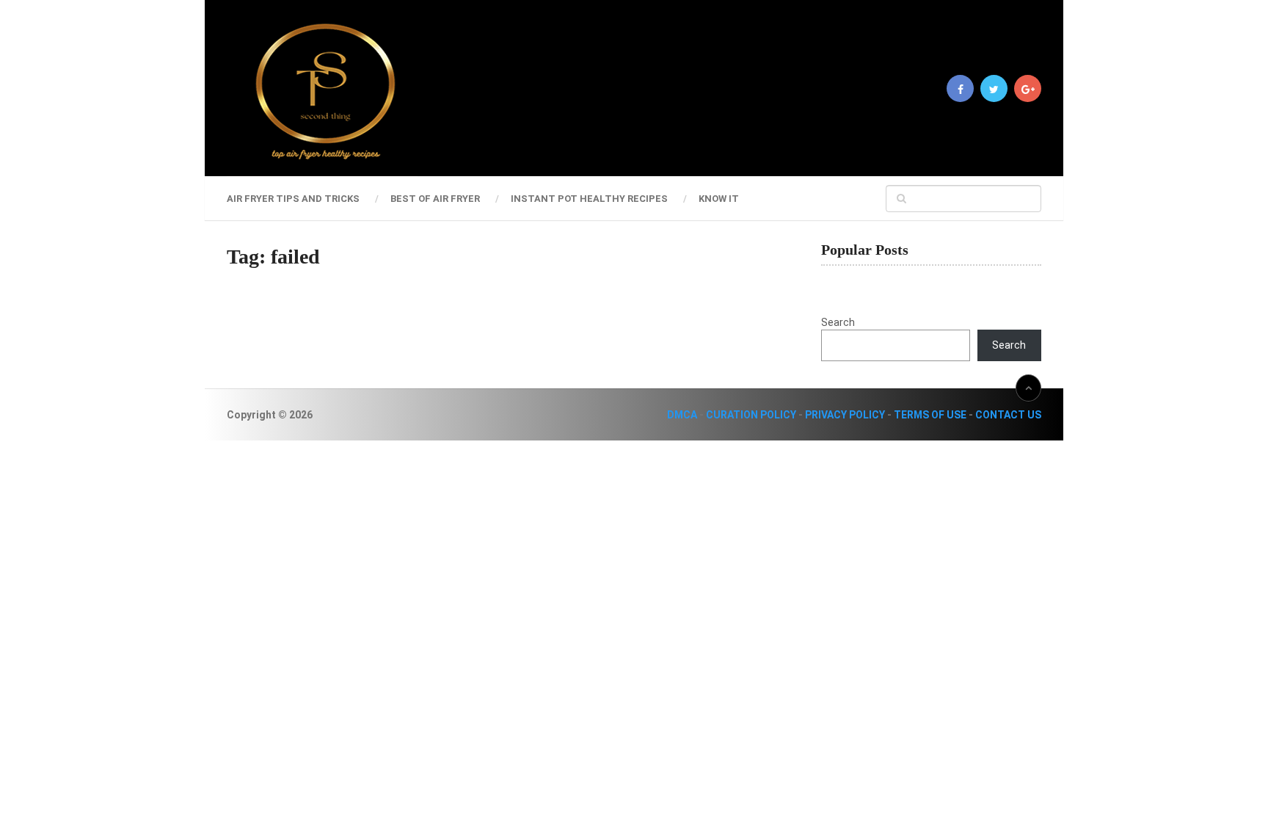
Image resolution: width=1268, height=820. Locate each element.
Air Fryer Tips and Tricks (293, 198)
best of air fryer (435, 198)
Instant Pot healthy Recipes (589, 198)
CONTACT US (1008, 415)
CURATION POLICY (751, 415)
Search (838, 322)
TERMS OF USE (930, 415)
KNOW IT (719, 198)
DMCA (682, 415)
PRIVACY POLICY (845, 415)
